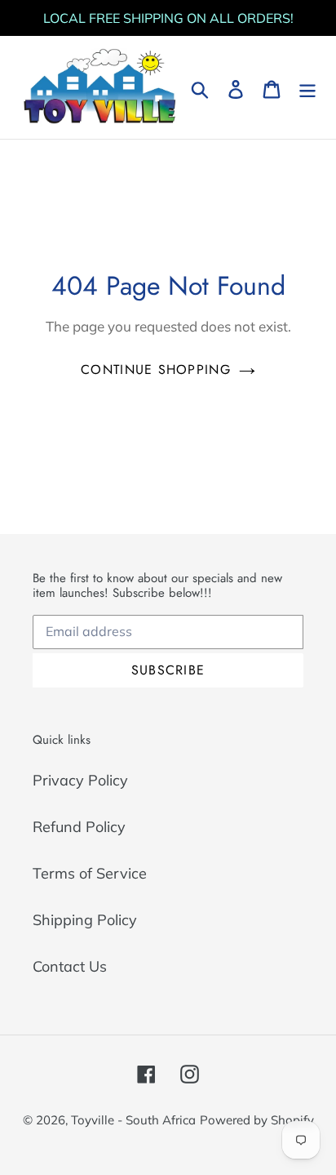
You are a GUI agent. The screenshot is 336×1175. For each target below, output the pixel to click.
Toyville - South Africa (133, 1120)
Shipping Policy (85, 919)
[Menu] (307, 88)
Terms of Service (90, 873)
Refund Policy (79, 826)
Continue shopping (156, 369)
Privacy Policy (80, 780)
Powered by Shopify (257, 1120)
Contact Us (70, 966)
